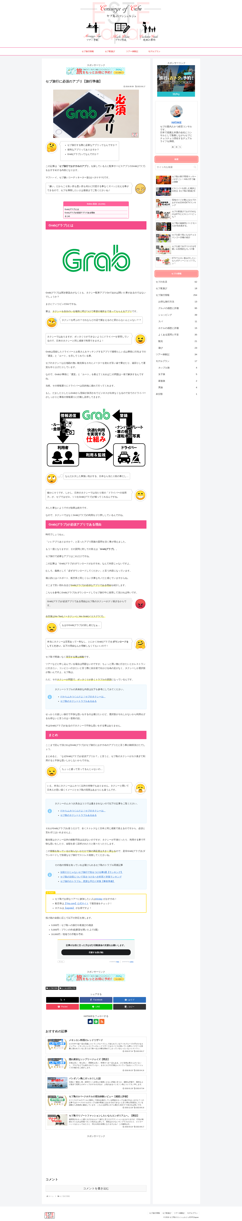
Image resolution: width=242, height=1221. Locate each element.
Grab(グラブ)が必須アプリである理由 (80, 213)
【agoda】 (69, 908)
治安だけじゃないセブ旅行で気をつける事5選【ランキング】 (91, 872)
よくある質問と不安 (68, 988)
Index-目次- (92, 204)
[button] (129, 1007)
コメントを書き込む (96, 1188)
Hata (117, 961)
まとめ (67, 216)
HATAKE (177, 122)
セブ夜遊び (166, 1213)
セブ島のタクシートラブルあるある (78, 701)
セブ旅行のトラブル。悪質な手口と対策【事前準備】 (87, 881)
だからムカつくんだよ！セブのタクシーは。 (83, 696)
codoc (131, 961)
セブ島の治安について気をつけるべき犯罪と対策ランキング (91, 877)
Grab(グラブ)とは (72, 209)
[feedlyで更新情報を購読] (96, 1021)
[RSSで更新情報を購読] (101, 1021)
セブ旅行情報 (53, 988)
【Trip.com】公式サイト (76, 903)
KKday (99, 899)
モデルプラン (192, 1213)
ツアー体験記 (179, 1213)
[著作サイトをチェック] (90, 1021)
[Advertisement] (96, 1155)
